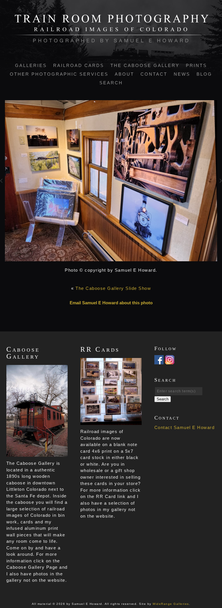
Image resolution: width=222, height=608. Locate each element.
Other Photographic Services (59, 74)
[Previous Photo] (2, 187)
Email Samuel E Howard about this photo (111, 302)
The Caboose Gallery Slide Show (113, 288)
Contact (153, 74)
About (124, 74)
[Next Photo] (219, 187)
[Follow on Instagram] (169, 360)
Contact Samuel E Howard (184, 427)
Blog (204, 74)
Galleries (31, 65)
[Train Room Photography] (111, 39)
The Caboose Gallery (145, 65)
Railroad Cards (78, 65)
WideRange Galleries (171, 603)
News (182, 74)
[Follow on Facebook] (159, 360)
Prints (196, 65)
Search (111, 82)
